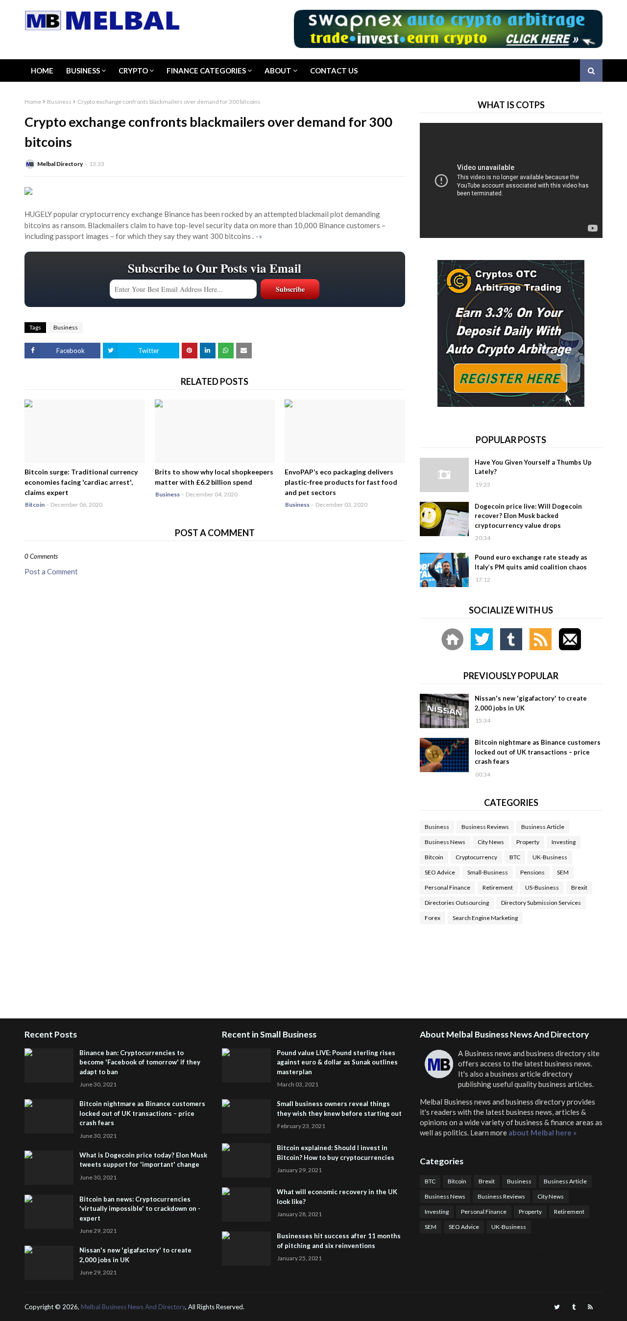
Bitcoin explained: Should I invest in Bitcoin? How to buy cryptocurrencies (335, 1152)
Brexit (579, 887)
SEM (563, 872)
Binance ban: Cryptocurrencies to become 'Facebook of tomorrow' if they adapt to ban (139, 1062)
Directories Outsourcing (457, 902)
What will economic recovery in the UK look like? (337, 1196)
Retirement (497, 887)
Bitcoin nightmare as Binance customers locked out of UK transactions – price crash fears (538, 751)
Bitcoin (434, 857)
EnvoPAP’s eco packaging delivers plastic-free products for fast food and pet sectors (341, 482)
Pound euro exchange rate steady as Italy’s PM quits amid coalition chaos (531, 562)
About (278, 70)
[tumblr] (573, 1307)
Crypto (133, 70)
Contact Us (334, 70)
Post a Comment (51, 571)
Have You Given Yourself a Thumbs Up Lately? (533, 467)
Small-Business (487, 872)
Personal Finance (447, 887)
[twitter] (557, 1307)
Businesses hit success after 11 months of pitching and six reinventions (339, 1241)
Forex (432, 917)
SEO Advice (440, 872)
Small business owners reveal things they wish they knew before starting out (339, 1108)
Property (527, 842)
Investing (564, 842)
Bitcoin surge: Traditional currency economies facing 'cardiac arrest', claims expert (81, 482)
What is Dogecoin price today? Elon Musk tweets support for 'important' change (143, 1160)
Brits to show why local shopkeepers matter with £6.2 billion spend (214, 477)
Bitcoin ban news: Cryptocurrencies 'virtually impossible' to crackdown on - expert (139, 1208)
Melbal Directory (60, 163)
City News (491, 842)
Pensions (532, 872)
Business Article (542, 826)
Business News (445, 842)
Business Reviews (485, 826)
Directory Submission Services (541, 902)
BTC (514, 857)
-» (259, 236)
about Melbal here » (542, 1132)
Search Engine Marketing (485, 917)
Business (83, 70)
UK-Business (549, 857)
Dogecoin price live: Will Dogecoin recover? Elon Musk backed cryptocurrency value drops (528, 515)
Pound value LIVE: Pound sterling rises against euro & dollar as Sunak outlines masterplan (337, 1062)
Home (42, 70)
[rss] (590, 1307)
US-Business (542, 887)
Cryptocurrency (476, 857)
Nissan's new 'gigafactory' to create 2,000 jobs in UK (531, 703)
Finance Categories (206, 70)
